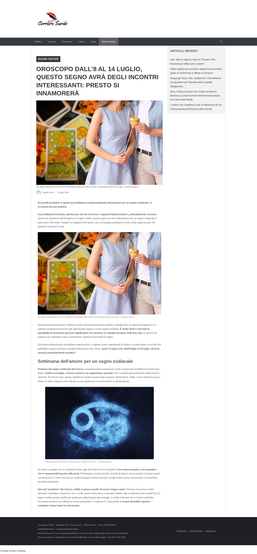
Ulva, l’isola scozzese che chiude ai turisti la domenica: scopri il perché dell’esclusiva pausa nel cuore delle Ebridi (195, 95)
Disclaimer (182, 531)
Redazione (211, 531)
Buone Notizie (108, 41)
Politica (38, 41)
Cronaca (52, 41)
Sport (93, 41)
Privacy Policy (196, 531)
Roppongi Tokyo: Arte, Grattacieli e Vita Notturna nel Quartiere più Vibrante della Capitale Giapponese (195, 82)
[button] (221, 42)
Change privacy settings (12, 551)
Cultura (81, 41)
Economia (67, 41)
